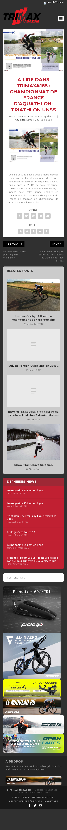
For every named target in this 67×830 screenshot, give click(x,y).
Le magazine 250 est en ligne (25, 545)
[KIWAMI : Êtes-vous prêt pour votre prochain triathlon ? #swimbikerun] (33, 391)
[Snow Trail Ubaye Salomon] (33, 442)
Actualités (20, 119)
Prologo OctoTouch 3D (21, 532)
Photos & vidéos (42, 797)
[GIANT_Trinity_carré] (32, 677)
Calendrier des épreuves (25, 801)
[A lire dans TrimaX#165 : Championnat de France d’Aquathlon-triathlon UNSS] (33, 50)
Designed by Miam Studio (34, 793)
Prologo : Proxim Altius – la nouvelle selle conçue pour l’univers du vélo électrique (32, 559)
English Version (55, 2)
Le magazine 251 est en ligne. (25, 503)
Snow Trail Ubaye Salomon (33, 465)
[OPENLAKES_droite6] (33, 751)
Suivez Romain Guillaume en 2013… (33, 365)
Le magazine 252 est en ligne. (25, 490)
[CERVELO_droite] (32, 713)
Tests (25, 797)
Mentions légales (46, 790)
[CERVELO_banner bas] (34, 784)
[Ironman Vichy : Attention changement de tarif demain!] (33, 295)
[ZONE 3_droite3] (33, 732)
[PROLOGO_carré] (32, 630)
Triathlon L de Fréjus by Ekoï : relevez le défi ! (31, 517)
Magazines (51, 801)
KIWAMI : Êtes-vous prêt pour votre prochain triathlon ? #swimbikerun (33, 413)
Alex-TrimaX (26, 116)
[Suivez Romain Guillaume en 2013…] (33, 345)
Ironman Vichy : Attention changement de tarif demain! (33, 318)
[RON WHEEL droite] (32, 695)
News (29, 119)
